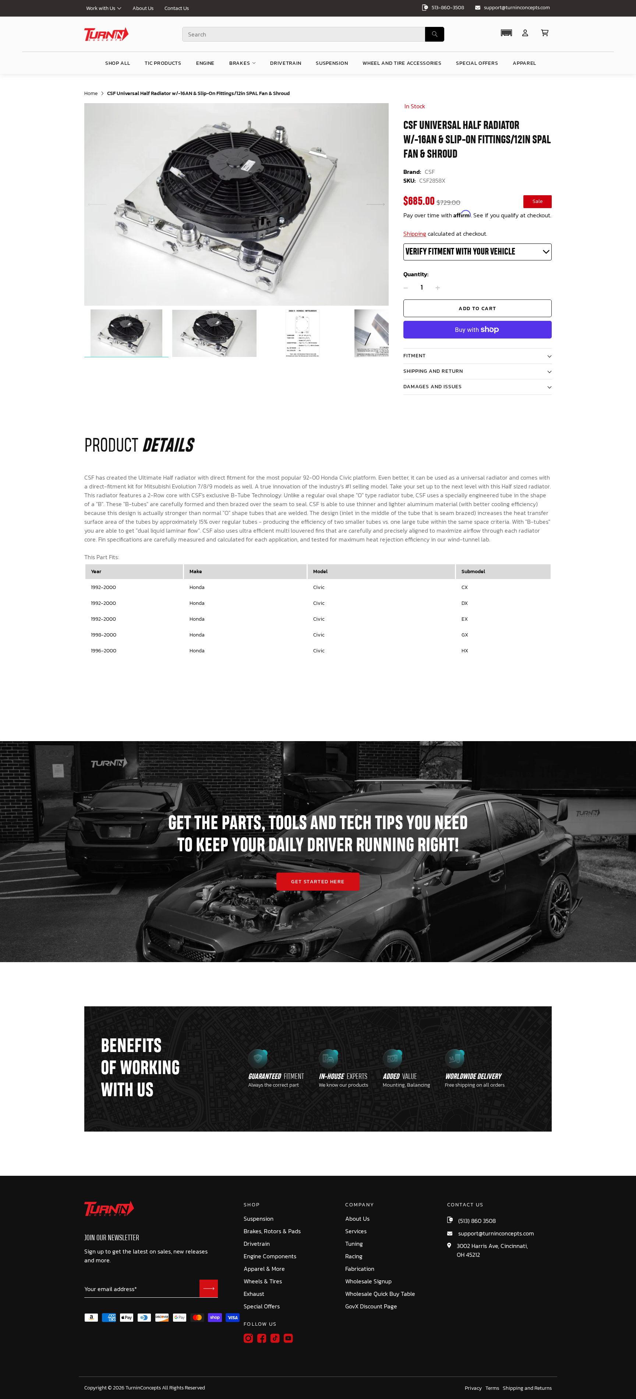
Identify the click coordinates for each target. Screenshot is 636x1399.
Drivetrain (257, 1243)
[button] (506, 32)
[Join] (208, 1288)
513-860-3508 (448, 7)
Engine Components (270, 1256)
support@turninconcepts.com (517, 7)
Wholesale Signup (368, 1281)
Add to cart (477, 308)
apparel (524, 63)
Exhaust (254, 1293)
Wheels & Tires (263, 1281)
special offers (477, 63)
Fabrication (359, 1268)
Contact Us (177, 8)
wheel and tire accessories (402, 63)
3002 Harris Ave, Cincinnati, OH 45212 (492, 1250)
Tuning (354, 1243)
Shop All (117, 63)
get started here (317, 882)
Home (91, 93)
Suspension (258, 1218)
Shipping (414, 233)
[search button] (434, 34)
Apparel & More (264, 1268)
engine (205, 63)
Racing (354, 1256)
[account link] (525, 32)
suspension (332, 63)
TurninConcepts (143, 1388)
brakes (239, 63)
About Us (142, 8)
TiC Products (163, 63)
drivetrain (285, 63)
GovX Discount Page (371, 1306)
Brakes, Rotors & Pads (272, 1231)
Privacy (473, 1388)
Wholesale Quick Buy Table (380, 1293)
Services (356, 1231)
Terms (492, 1388)
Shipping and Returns (527, 1388)
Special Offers (262, 1306)
